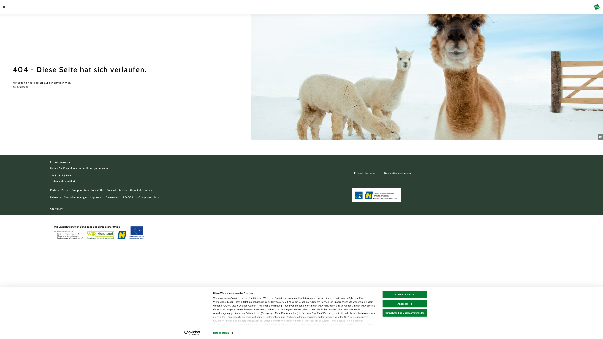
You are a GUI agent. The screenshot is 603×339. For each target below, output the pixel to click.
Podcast (111, 190)
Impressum (96, 197)
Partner (54, 190)
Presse (65, 190)
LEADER (128, 197)
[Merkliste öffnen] (17, 7)
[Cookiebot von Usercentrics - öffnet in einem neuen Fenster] (192, 333)
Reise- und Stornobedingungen (69, 197)
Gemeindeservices (141, 190)
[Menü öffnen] (4, 7)
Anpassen (402, 303)
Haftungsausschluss (147, 197)
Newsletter (97, 190)
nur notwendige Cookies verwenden (404, 313)
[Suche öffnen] (22, 7)
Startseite (23, 86)
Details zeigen (221, 332)
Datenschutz (113, 197)
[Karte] (12, 7)
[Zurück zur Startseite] (597, 7)
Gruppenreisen (80, 190)
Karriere (123, 190)
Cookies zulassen (404, 294)
